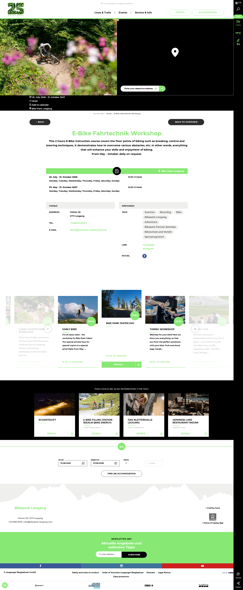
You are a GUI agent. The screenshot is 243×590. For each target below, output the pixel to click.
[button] (156, 88)
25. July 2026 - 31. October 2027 (48, 97)
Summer (150, 212)
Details (118, 365)
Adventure (151, 222)
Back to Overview (186, 122)
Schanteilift (47, 420)
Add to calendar (40, 105)
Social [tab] (238, 578)
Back (40, 122)
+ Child (151, 463)
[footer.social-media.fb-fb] (40, 565)
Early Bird (69, 329)
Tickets (180, 12)
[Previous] (48, 329)
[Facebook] (144, 256)
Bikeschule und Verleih (158, 232)
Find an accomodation (122, 474)
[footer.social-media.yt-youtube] (202, 565)
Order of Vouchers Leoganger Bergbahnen (123, 573)
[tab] (238, 2)
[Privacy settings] (5, 585)
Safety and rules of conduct (85, 573)
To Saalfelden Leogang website (118, 4)
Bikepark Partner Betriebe (160, 227)
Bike (178, 212)
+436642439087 (78, 223)
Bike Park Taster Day (120, 323)
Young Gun (200, 329)
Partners (151, 573)
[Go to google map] (162, 89)
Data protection (121, 577)
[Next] (195, 329)
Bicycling (165, 212)
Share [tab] (238, 587)
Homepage (148, 245)
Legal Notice (164, 573)
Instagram (148, 249)
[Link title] (117, 171)
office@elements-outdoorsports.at (88, 230)
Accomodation (208, 12)
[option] (121, 332)
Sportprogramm (154, 237)
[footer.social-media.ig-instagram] (121, 565)
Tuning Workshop (162, 329)
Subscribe (134, 555)
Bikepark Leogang (156, 217)
